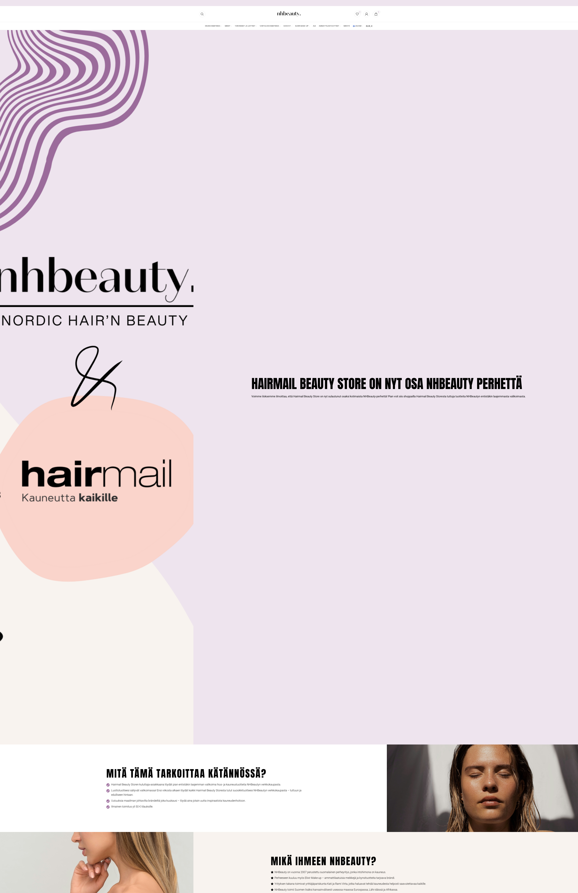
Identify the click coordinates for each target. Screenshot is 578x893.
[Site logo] (289, 14)
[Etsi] (202, 14)
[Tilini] (366, 14)
